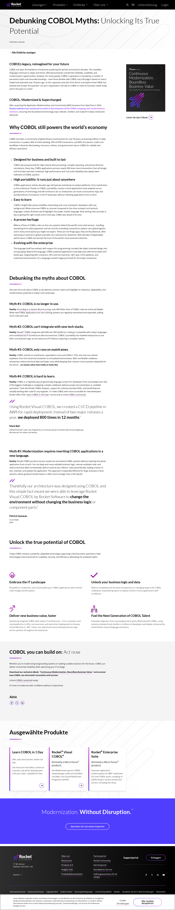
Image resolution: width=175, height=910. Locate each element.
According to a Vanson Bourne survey (34, 309)
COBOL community (77, 394)
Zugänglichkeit (52, 892)
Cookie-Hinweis (66, 892)
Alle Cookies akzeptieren (147, 902)
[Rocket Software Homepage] (14, 5)
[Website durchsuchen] (127, 5)
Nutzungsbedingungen (84, 892)
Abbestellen (161, 892)
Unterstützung (147, 5)
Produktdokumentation (72, 874)
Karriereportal (100, 865)
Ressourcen (66, 860)
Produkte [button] (59, 5)
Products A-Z (67, 865)
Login (164, 5)
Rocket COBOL (24, 332)
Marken (117, 892)
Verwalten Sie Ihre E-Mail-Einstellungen (138, 892)
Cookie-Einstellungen (123, 902)
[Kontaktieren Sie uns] (133, 5)
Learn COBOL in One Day (38, 394)
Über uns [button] (99, 5)
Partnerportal (100, 856)
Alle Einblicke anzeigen (24, 52)
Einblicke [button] (79, 5)
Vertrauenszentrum (17, 892)
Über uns (65, 856)
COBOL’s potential (24, 680)
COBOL (12, 69)
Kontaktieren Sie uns (103, 869)
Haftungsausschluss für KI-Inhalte (106, 875)
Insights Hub (67, 869)
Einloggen (156, 857)
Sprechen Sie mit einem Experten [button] (87, 826)
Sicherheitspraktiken (103, 892)
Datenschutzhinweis (36, 892)
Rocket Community (102, 860)
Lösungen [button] (38, 5)
